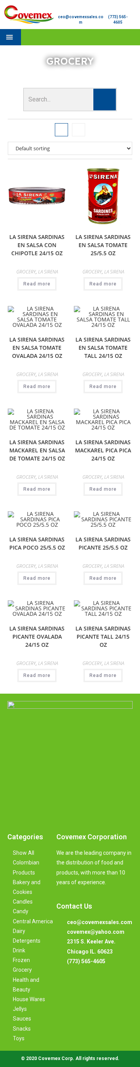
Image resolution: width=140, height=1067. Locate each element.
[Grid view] (61, 129)
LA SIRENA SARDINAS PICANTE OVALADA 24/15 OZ (37, 636)
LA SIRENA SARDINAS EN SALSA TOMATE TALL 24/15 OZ (103, 347)
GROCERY (26, 271)
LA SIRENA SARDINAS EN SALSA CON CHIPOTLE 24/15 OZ (37, 245)
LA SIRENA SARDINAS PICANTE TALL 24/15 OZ (103, 636)
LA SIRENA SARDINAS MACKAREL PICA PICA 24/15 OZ (103, 450)
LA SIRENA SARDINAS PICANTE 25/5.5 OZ (103, 543)
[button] (133, 37)
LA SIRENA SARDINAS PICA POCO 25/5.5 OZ (37, 543)
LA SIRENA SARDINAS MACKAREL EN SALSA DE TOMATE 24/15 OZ (37, 450)
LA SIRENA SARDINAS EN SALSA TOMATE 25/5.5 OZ (103, 245)
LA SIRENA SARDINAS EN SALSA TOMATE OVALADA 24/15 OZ (37, 347)
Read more (37, 284)
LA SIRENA (48, 271)
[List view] (78, 129)
